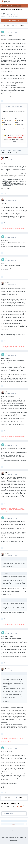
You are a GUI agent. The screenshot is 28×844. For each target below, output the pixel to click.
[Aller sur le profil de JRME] (2, 158)
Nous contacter (14, 840)
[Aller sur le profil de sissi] (2, 32)
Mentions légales (19, 837)
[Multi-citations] (2, 101)
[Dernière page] (26, 26)
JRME (6, 157)
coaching (15, 141)
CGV (25, 837)
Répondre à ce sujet (14, 20)
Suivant (22, 25)
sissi (4, 13)
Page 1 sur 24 (15, 25)
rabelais (7, 199)
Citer (5, 101)
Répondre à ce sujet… (9, 813)
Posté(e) (11, 32)
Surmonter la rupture (21, 128)
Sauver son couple (8, 124)
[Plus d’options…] (25, 32)
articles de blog (15, 139)
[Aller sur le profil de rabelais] (2, 199)
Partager (14, 821)
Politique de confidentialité (7, 837)
